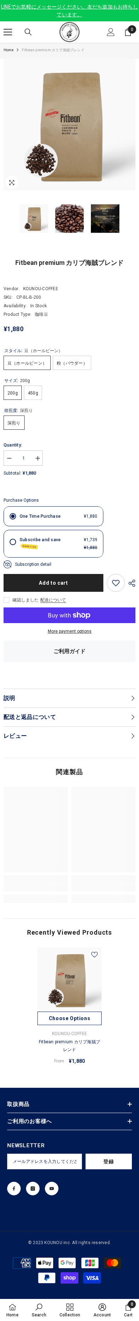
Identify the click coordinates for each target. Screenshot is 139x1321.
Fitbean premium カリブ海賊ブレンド (69, 1045)
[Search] (28, 32)
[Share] (130, 583)
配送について (53, 599)
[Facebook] (14, 1188)
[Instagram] (33, 1188)
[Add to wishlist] (116, 583)
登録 (108, 1161)
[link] (36, 887)
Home (9, 50)
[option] (69, 1008)
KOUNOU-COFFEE (40, 288)
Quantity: (13, 445)
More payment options (70, 631)
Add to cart (53, 583)
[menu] (8, 32)
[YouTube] (51, 1188)
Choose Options (70, 1018)
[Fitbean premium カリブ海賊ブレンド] (69, 979)
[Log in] (111, 32)
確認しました (25, 599)
